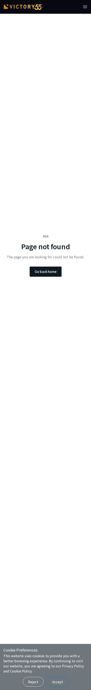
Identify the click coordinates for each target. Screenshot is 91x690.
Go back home (46, 271)
